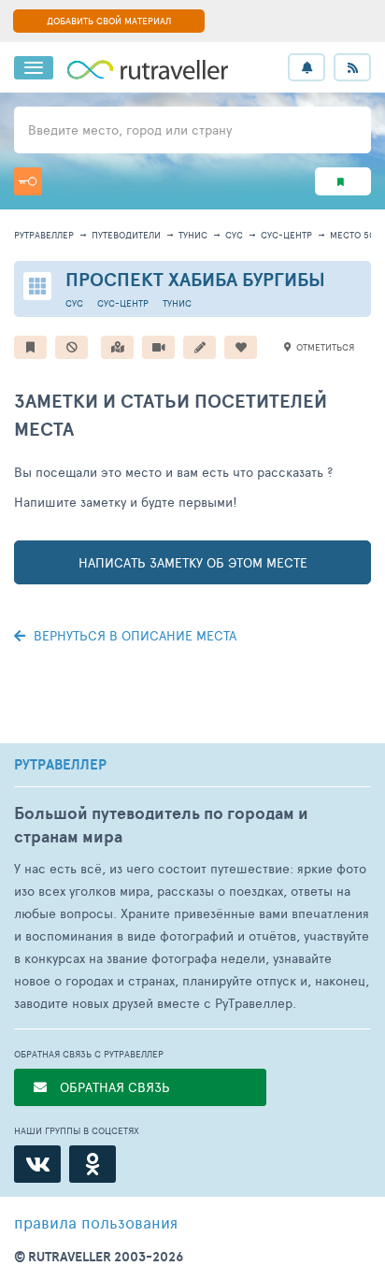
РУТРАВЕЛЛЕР (60, 764)
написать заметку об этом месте (192, 562)
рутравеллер (44, 234)
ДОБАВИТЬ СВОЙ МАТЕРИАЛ (109, 20)
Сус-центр (286, 234)
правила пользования (96, 1222)
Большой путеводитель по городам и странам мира (161, 824)
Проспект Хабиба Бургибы (195, 279)
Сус (234, 234)
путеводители (126, 234)
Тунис (192, 234)
